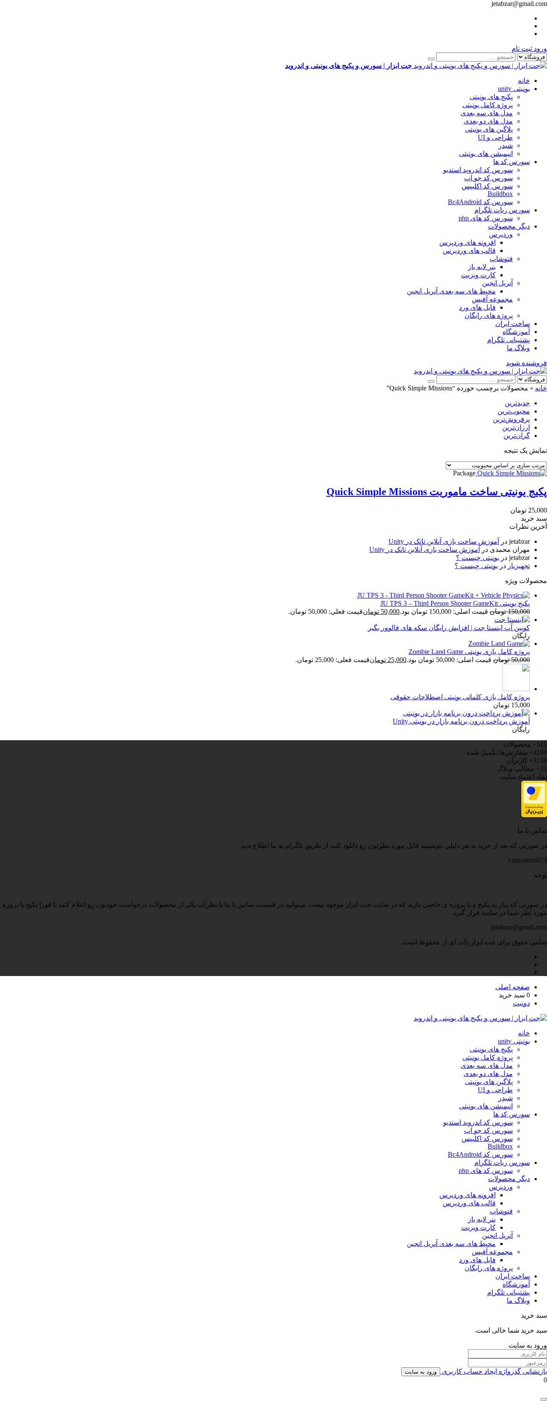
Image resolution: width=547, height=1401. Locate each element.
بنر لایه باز (482, 266)
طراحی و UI (495, 137)
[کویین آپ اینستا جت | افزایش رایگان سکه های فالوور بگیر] (512, 619)
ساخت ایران (512, 323)
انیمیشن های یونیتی (486, 153)
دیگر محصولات (509, 226)
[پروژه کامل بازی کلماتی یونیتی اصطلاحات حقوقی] (516, 688)
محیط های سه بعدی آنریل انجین (451, 291)
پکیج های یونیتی (491, 96)
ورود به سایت (421, 1372)
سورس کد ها (511, 161)
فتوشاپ (501, 258)
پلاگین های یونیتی (489, 129)
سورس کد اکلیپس (487, 186)
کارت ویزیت (478, 274)
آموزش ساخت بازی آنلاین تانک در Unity (443, 541)
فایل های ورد (477, 307)
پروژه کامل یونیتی (487, 104)
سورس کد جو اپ (488, 178)
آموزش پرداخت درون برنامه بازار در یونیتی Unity (461, 721)
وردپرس (501, 234)
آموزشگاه (516, 331)
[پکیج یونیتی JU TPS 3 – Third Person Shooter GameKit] (443, 595)
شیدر (505, 145)
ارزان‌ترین (516, 427)
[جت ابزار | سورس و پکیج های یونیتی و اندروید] (480, 371)
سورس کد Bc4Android (480, 201)
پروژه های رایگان (489, 315)
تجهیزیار (519, 565)
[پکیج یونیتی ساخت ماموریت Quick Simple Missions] (511, 473)
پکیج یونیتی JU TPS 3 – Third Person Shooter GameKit (455, 603)
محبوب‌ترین (513, 411)
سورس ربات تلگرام (502, 210)
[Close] (543, 1399)
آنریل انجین (497, 283)
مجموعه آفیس (492, 299)
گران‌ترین (516, 435)
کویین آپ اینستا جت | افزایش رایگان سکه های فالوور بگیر (449, 627)
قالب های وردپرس (469, 250)
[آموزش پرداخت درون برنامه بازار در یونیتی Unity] (466, 713)
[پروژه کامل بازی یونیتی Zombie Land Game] (499, 643)
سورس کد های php (486, 218)
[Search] (431, 59)
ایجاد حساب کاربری (468, 1371)
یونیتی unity (514, 88)
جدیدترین (517, 403)
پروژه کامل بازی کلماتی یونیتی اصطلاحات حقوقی (460, 696)
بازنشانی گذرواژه (522, 1371)
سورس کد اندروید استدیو (478, 169)
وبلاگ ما (518, 348)
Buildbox (500, 193)
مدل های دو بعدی (488, 121)
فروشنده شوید (526, 362)
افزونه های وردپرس (467, 242)
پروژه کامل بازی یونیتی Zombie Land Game (469, 651)
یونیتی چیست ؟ (477, 557)
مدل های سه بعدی (487, 113)
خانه (524, 80)
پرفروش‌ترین (511, 419)
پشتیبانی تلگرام (508, 339)
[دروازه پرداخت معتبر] (534, 814)
